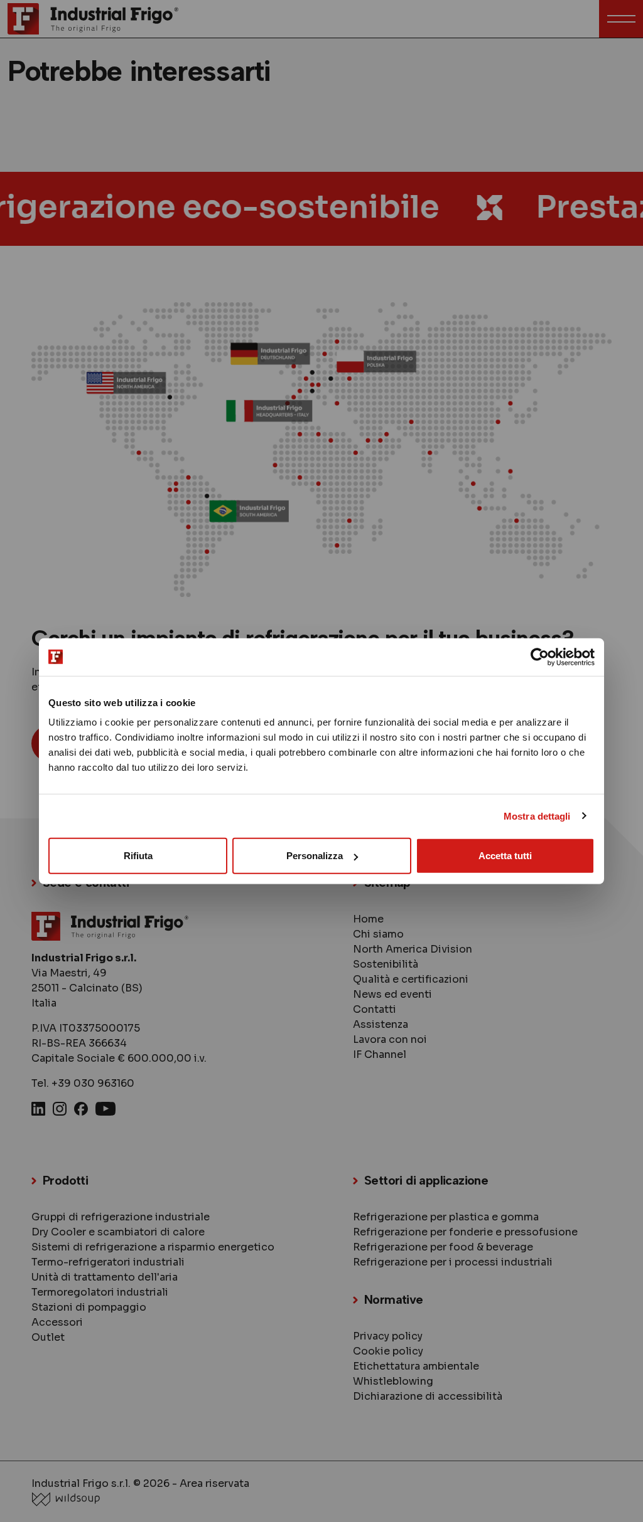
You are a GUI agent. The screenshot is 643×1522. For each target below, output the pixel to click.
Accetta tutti (505, 855)
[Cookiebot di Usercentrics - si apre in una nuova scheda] (540, 656)
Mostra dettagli (537, 815)
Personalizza (314, 855)
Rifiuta (138, 855)
